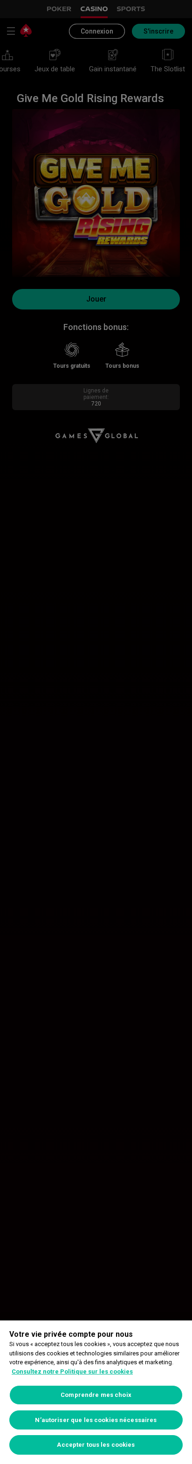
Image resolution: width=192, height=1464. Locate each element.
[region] (96, 1392)
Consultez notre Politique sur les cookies (72, 1371)
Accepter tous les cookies (96, 1444)
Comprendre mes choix (96, 1394)
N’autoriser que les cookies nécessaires (96, 1419)
